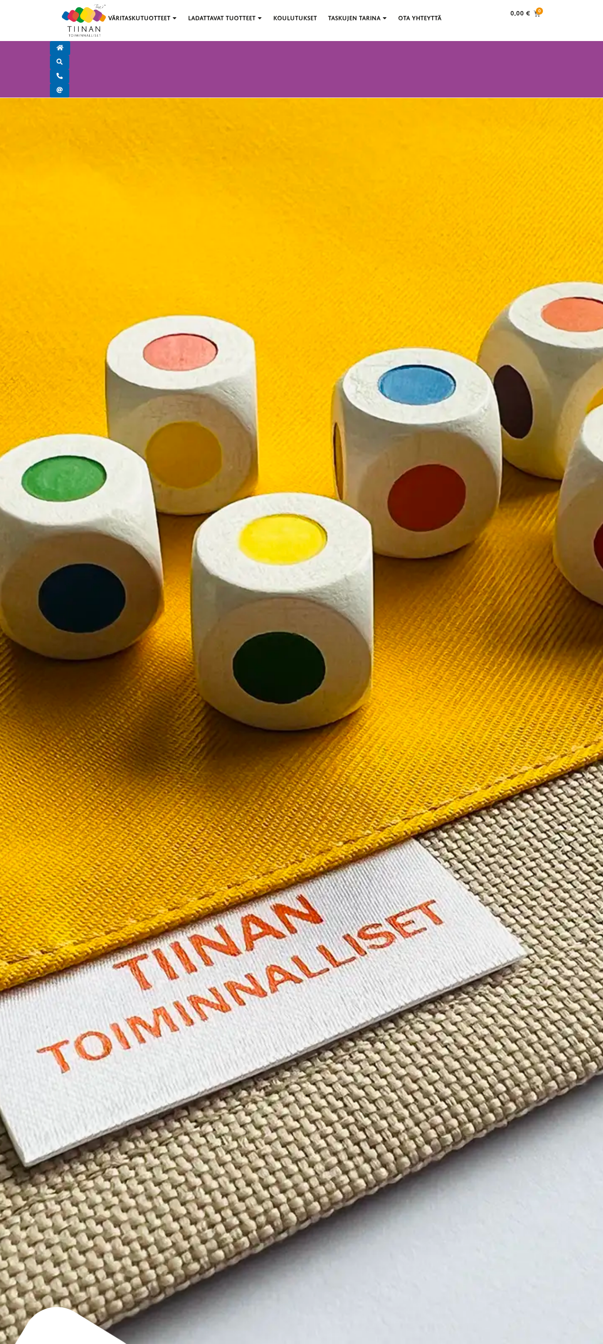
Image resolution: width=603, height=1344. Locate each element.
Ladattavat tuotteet (222, 18)
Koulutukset (295, 18)
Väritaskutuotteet (139, 18)
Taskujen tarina (354, 18)
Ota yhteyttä (419, 18)
